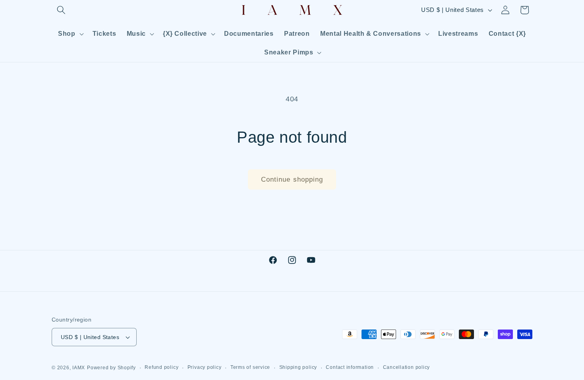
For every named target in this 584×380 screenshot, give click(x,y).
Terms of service (250, 367)
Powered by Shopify (111, 367)
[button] (61, 9)
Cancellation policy (406, 367)
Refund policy (161, 367)
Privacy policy (205, 367)
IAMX (78, 367)
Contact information (350, 367)
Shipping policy (298, 367)
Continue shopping (292, 179)
